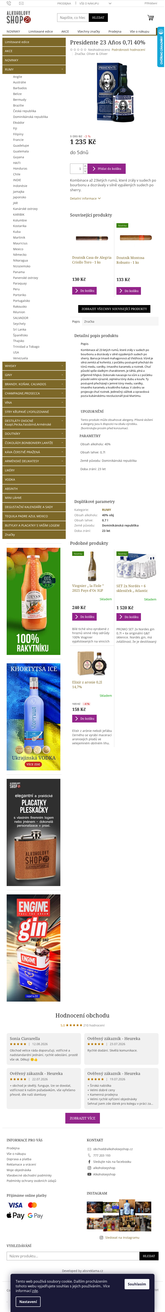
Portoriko (19, 295)
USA (16, 352)
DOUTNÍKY (12, 434)
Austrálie (19, 82)
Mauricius (20, 243)
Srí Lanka (19, 329)
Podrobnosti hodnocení (128, 50)
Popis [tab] (76, 321)
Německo (19, 255)
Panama (19, 272)
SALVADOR (20, 318)
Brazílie (18, 105)
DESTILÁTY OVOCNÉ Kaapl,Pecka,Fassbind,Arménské (28, 422)
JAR (15, 203)
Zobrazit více (82, 1118)
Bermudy (19, 100)
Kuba (17, 232)
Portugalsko (21, 301)
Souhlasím (137, 1284)
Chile (16, 174)
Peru (16, 289)
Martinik (19, 237)
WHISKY (10, 366)
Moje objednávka (19, 1170)
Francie (18, 140)
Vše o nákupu (89, 3)
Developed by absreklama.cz (82, 1271)
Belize (17, 94)
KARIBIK (18, 214)
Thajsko (18, 341)
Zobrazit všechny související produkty (114, 309)
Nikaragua (20, 260)
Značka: (91, 54)
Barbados (20, 88)
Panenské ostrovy (25, 278)
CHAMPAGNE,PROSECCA (22, 393)
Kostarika (19, 226)
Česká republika (24, 111)
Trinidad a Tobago (26, 347)
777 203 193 (101, 1155)
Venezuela (20, 358)
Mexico (18, 249)
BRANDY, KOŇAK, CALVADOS (25, 384)
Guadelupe (21, 145)
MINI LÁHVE (13, 498)
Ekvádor (18, 122)
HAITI (17, 163)
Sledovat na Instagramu (122, 1237)
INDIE (17, 180)
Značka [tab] (89, 321)
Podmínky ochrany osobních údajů (31, 1181)
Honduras (20, 168)
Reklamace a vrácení (21, 1164)
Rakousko (20, 306)
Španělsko (20, 335)
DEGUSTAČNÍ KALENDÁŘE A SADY (29, 507)
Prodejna (64, 3)
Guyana (18, 157)
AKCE (8, 51)
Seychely (19, 324)
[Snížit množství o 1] (85, 171)
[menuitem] (13, 31)
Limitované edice (17, 42)
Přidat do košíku (109, 169)
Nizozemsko (21, 266)
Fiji (15, 128)
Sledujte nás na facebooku (112, 1162)
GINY (8, 375)
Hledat (98, 17)
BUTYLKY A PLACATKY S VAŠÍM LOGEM (32, 525)
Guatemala (21, 151)
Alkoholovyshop (104, 1174)
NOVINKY (11, 60)
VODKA (10, 479)
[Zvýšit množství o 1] (85, 166)
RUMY (9, 69)
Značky (10, 535)
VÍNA (8, 402)
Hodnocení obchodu (82, 1015)
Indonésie (20, 186)
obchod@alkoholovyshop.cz (113, 1149)
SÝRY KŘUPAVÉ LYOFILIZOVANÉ (27, 412)
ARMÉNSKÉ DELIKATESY (22, 461)
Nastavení (28, 1301)
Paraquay (20, 283)
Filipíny (18, 134)
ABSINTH (11, 489)
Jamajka (18, 192)
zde (35, 1290)
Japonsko (19, 197)
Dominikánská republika (30, 117)
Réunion (19, 312)
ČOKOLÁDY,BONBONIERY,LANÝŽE (29, 443)
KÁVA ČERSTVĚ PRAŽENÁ (22, 452)
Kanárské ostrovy (25, 209)
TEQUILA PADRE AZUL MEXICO (26, 516)
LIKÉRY (10, 470)
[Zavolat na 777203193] (13, 3)
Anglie (17, 77)
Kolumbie (20, 220)
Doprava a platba (19, 1159)
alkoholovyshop (104, 1168)
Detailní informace (83, 198)
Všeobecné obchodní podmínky (29, 1175)
